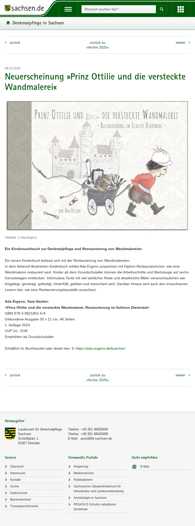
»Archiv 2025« (97, 47)
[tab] (66, 421)
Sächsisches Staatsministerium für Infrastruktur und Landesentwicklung (99, 489)
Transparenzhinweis (24, 506)
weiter (180, 42)
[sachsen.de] (26, 9)
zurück (15, 42)
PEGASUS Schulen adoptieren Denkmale (95, 507)
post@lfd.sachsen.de (96, 438)
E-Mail (144, 466)
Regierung (81, 466)
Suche (14, 486)
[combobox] (118, 9)
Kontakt (15, 480)
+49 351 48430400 (94, 429)
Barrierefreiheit (20, 499)
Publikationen (83, 480)
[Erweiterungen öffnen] (180, 9)
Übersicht (16, 466)
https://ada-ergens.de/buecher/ (100, 348)
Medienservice (84, 473)
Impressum (17, 473)
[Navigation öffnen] (68, 9)
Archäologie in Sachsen (90, 498)
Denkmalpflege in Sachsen (38, 23)
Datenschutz (18, 493)
